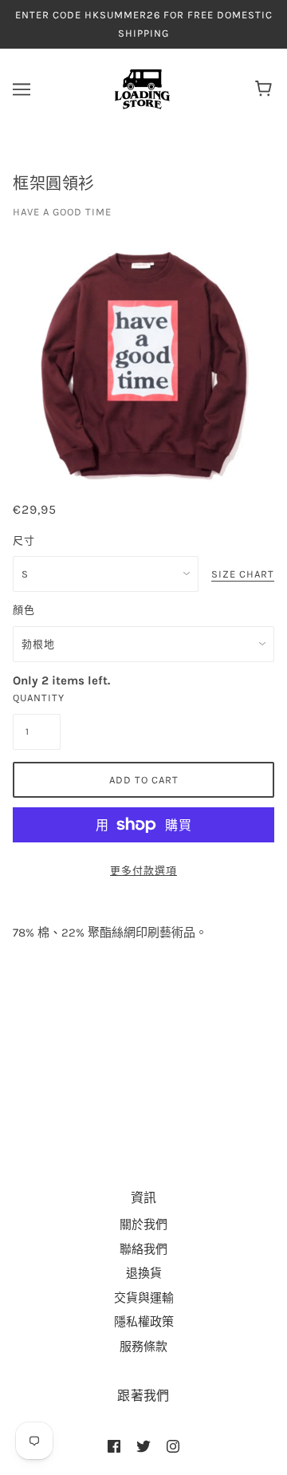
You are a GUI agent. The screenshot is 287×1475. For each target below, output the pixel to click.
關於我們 (143, 1224)
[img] (114, 1445)
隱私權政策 (144, 1322)
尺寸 (24, 540)
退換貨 (144, 1273)
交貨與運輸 (144, 1298)
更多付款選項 (143, 871)
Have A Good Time (62, 212)
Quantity (37, 698)
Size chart (242, 574)
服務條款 (143, 1346)
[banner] (142, 88)
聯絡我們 (143, 1249)
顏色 (24, 610)
